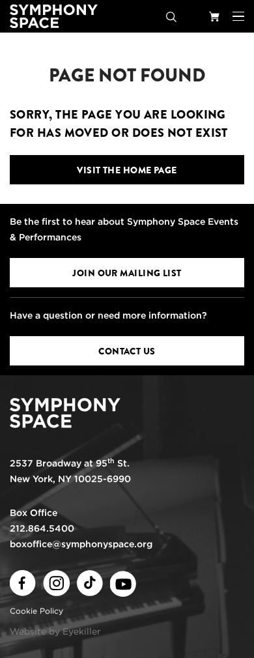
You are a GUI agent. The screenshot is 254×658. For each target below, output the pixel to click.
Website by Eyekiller (55, 631)
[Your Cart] (214, 16)
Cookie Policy (36, 611)
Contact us (126, 351)
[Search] (171, 16)
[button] (238, 16)
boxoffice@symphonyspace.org (81, 544)
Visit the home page (126, 170)
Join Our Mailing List (126, 272)
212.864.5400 (42, 528)
